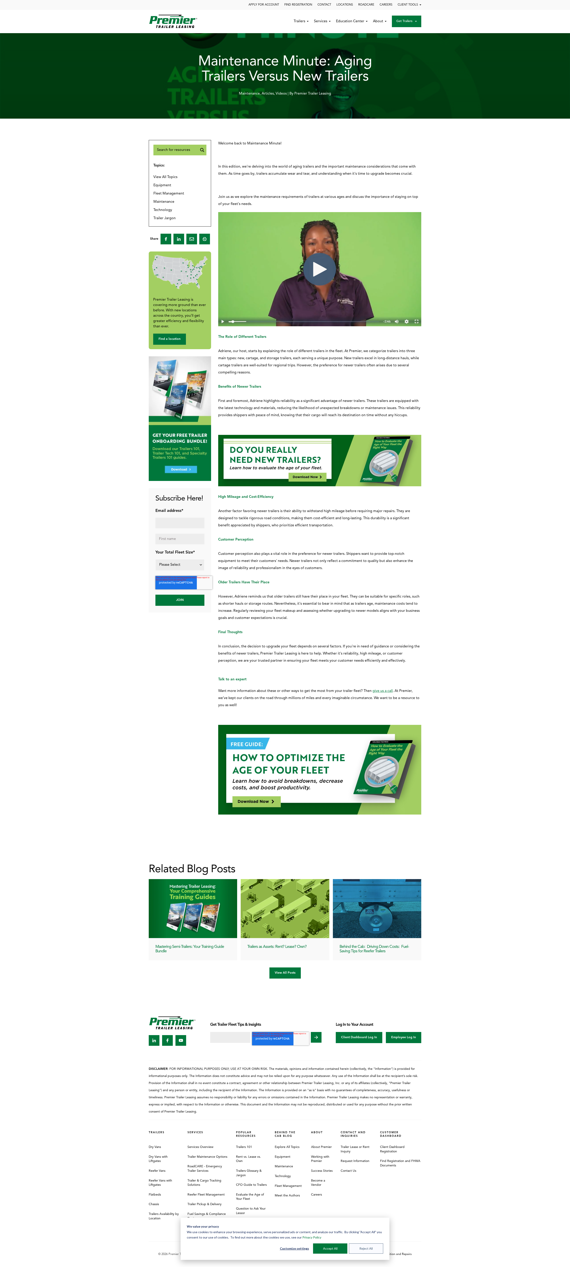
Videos (281, 93)
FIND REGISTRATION (298, 4)
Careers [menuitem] (316, 1194)
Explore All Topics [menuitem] (287, 1147)
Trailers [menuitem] (157, 1132)
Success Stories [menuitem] (322, 1171)
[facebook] (166, 239)
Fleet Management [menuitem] (288, 1186)
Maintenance (249, 93)
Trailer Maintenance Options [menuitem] (207, 1157)
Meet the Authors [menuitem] (287, 1195)
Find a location (170, 339)
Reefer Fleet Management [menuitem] (206, 1194)
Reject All (366, 1248)
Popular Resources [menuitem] (246, 1134)
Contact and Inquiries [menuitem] (353, 1134)
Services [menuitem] (195, 1132)
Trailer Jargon (164, 218)
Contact (324, 4)
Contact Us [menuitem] (348, 1171)
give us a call (383, 691)
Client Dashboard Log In (359, 1037)
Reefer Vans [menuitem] (157, 1171)
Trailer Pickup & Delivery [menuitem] (204, 1204)
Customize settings (294, 1248)
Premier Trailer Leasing (312, 93)
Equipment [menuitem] (282, 1157)
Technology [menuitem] (283, 1176)
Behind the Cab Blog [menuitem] (285, 1134)
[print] (204, 239)
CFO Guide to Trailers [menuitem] (251, 1185)
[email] (191, 239)
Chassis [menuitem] (154, 1204)
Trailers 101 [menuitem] (244, 1147)
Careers (386, 4)
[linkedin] (178, 239)
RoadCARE (366, 4)
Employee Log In (403, 1037)
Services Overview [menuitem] (200, 1147)
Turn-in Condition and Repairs (392, 1254)
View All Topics (165, 177)
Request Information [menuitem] (355, 1161)
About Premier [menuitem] (321, 1147)
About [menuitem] (317, 1132)
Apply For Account (263, 4)
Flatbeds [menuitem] (155, 1194)
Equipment (162, 185)
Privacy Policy (311, 1237)
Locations (344, 4)
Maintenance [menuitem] (284, 1166)
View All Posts (285, 973)
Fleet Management (168, 193)
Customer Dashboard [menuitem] (390, 1134)
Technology (162, 210)
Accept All (330, 1248)
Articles (268, 93)
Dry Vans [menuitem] (155, 1147)
